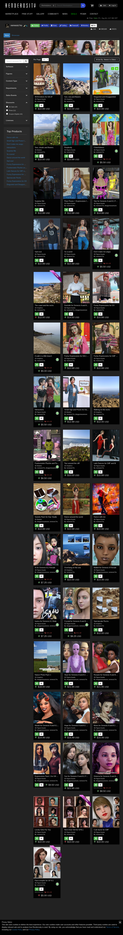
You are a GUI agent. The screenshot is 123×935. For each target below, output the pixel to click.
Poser (83, 14)
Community (53, 14)
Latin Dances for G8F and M (17, 171)
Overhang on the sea (72, 567)
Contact (94, 14)
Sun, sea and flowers (72, 97)
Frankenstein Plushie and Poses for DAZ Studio (25, 168)
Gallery (40, 14)
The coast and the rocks (44, 305)
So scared (10, 154)
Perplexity (68, 147)
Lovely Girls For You (43, 830)
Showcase (15, 35)
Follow (36, 25)
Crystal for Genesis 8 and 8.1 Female (79, 621)
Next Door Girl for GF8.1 (73, 830)
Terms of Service (112, 927)
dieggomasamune (111, 206)
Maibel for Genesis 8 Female (105, 567)
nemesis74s (41, 101)
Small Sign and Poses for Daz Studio (21, 141)
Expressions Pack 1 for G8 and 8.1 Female (52, 776)
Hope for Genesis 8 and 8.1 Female (78, 725)
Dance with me (12, 137)
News (64, 14)
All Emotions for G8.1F (43, 97)
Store (54, 25)
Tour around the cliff (72, 463)
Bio (94, 25)
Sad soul (10, 161)
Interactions (11, 147)
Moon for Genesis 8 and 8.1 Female (108, 725)
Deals (74, 14)
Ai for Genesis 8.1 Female (45, 567)
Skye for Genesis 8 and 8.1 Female (78, 675)
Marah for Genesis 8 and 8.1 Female (49, 725)
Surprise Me (11, 151)
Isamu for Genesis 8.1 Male (45, 621)
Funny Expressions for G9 (17, 181)
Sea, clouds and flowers (44, 147)
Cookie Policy (17, 930)
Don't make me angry (15, 144)
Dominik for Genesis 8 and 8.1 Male (78, 305)
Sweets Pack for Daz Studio (46, 517)
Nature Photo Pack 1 (43, 675)
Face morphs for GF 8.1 (44, 880)
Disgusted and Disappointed (17, 184)
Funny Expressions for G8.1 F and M (21, 174)
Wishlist (85, 25)
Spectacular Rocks (14, 178)
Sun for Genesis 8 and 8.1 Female (77, 776)
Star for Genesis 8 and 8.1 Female (107, 201)
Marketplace (11, 14)
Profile (45, 25)
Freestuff (74, 25)
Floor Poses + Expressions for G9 (77, 201)
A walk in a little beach (43, 356)
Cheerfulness (99, 147)
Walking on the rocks (102, 410)
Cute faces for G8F (101, 830)
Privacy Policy (34, 930)
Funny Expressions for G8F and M (20, 164)
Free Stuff (27, 14)
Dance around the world (16, 158)
